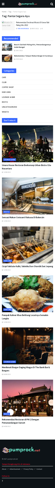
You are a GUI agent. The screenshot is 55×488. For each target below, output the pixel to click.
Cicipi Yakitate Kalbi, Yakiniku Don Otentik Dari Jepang (27, 266)
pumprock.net (13, 459)
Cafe (4, 77)
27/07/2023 (19, 59)
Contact (39, 469)
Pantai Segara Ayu (19, 12)
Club (4, 82)
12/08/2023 (7, 172)
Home (4, 12)
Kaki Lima (6, 92)
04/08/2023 (7, 374)
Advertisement (15, 469)
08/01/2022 (35, 28)
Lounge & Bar (8, 97)
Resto (5, 102)
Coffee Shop (8, 87)
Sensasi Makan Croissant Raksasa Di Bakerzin (23, 217)
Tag (9, 12)
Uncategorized (9, 107)
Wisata (5, 112)
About (4, 469)
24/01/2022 (19, 50)
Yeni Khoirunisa (23, 28)
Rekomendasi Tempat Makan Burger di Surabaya (33, 56)
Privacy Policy (28, 469)
